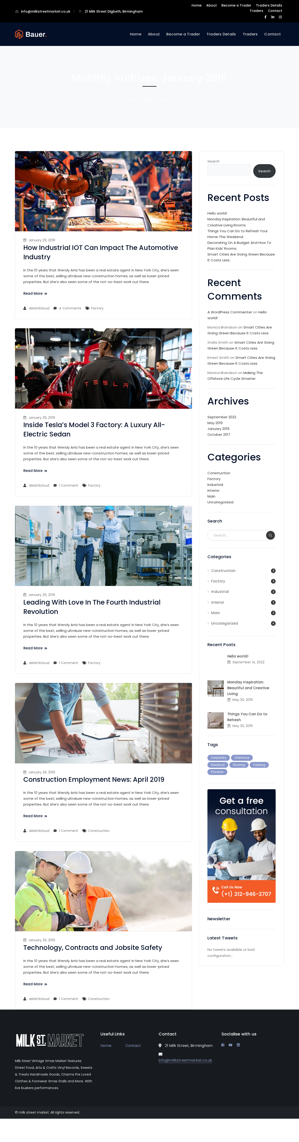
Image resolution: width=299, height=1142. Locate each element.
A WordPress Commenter (229, 312)
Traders (256, 10)
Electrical (218, 765)
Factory (97, 308)
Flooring (239, 765)
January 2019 (218, 428)
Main (211, 496)
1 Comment (68, 485)
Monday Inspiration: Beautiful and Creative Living (248, 688)
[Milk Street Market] (30, 33)
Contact (275, 10)
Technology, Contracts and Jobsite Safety (92, 947)
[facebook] (222, 1045)
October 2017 (218, 434)
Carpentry (218, 757)
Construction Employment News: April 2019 (93, 779)
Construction (99, 830)
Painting (259, 765)
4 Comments (70, 308)
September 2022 (221, 417)
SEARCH (270, 535)
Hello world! (217, 213)
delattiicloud (39, 308)
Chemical (242, 757)
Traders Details (269, 5)
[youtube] (230, 1045)
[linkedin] (238, 1045)
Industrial (215, 484)
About (211, 5)
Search (213, 161)
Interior (213, 490)
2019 (148, 99)
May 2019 (215, 422)
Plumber (217, 772)
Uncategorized (220, 502)
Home (197, 5)
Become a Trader (236, 5)
